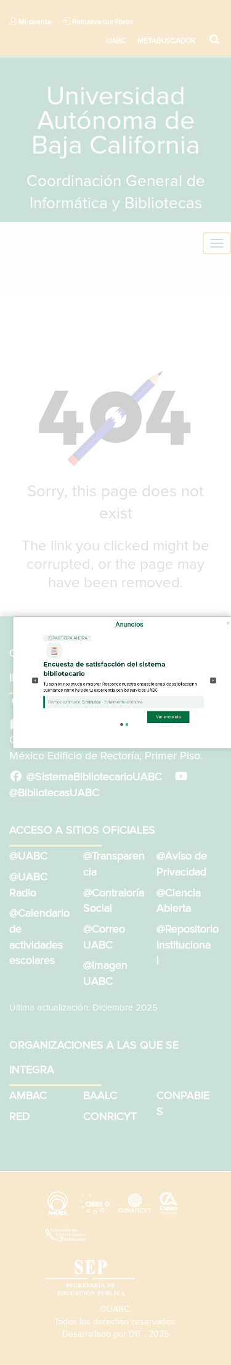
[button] (35, 680)
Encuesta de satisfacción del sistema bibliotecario (105, 668)
